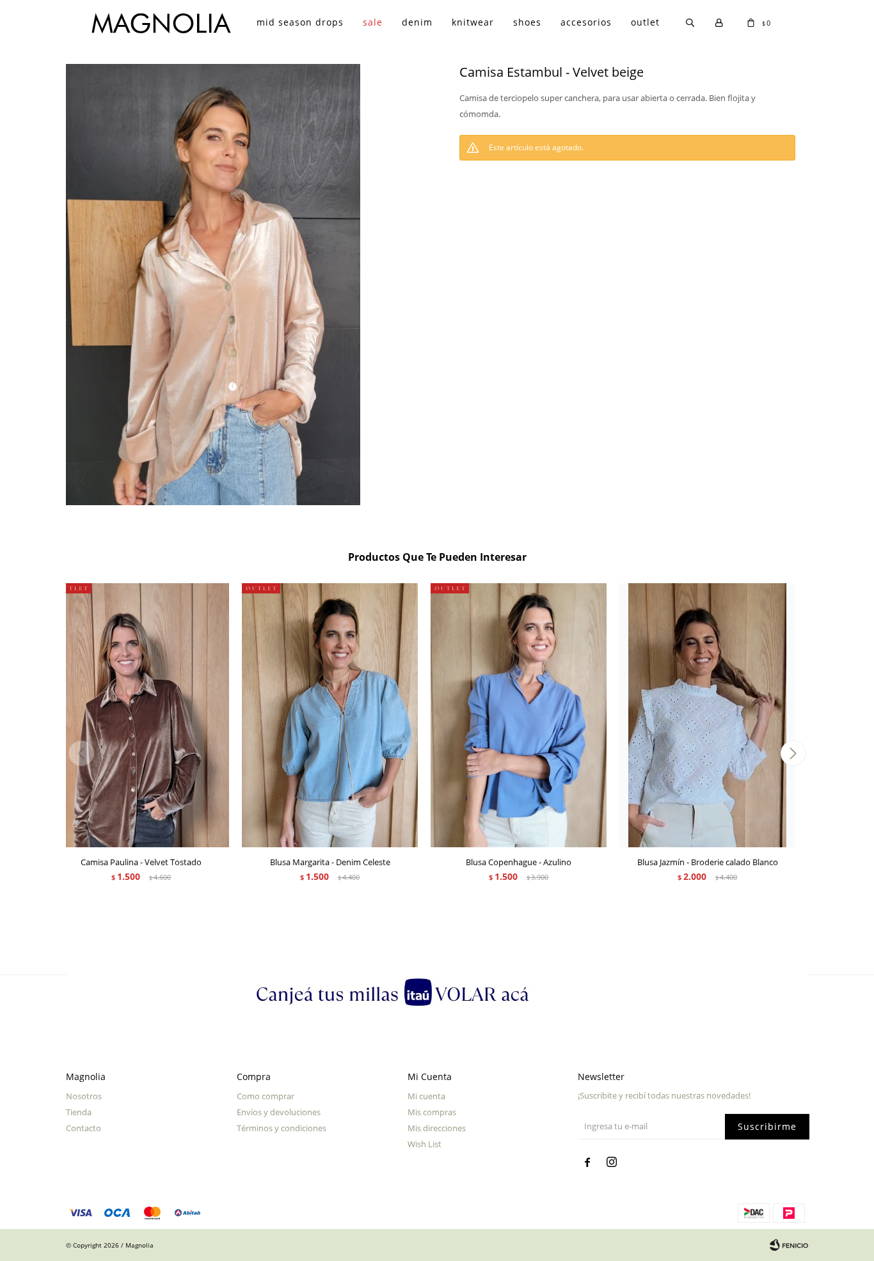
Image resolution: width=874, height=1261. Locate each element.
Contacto (83, 1128)
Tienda (78, 1112)
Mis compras (432, 1112)
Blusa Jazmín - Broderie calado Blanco (707, 862)
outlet (645, 22)
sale (373, 22)
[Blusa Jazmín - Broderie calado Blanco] (707, 715)
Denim (417, 22)
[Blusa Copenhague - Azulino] (519, 715)
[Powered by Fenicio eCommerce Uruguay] (789, 1245)
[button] (793, 753)
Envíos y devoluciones (279, 1112)
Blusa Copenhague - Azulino (518, 862)
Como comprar (265, 1096)
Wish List (424, 1144)
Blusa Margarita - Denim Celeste (330, 862)
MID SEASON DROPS (300, 22)
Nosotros (84, 1096)
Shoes (527, 22)
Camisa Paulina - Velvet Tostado (141, 862)
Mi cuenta (426, 1096)
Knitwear (473, 22)
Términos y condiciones (281, 1128)
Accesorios (586, 22)
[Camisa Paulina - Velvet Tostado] (141, 715)
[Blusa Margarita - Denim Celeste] (330, 715)
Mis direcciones (437, 1128)
